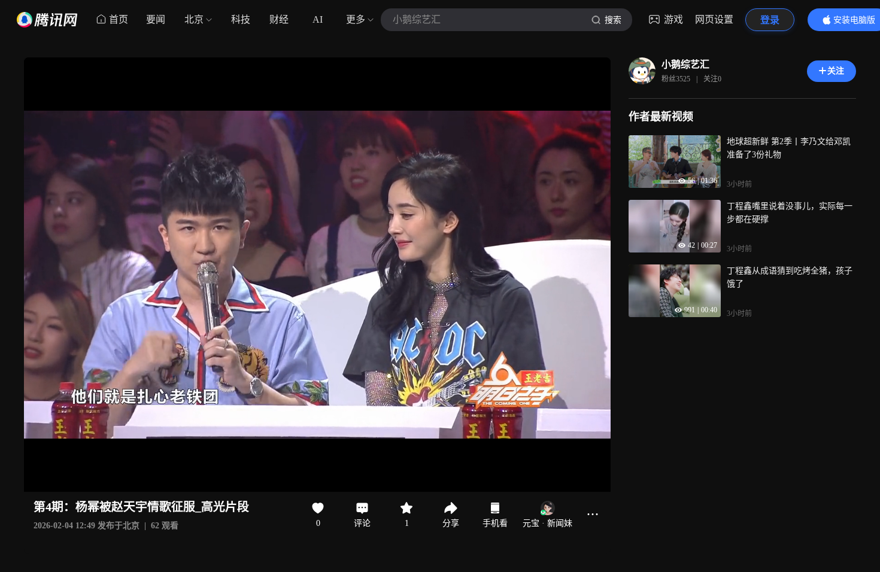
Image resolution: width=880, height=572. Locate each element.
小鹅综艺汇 (685, 64)
